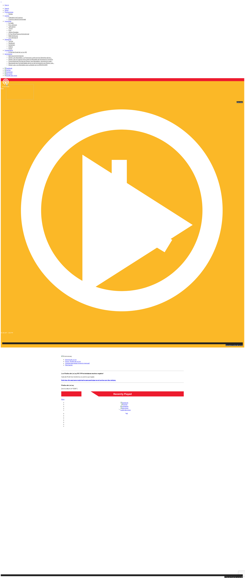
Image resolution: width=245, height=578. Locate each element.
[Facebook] (8, 68)
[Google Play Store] (11, 75)
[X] (8, 70)
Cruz (2, 88)
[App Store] (8, 74)
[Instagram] (9, 72)
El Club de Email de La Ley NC (233, 577)
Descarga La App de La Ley (234, 345)
